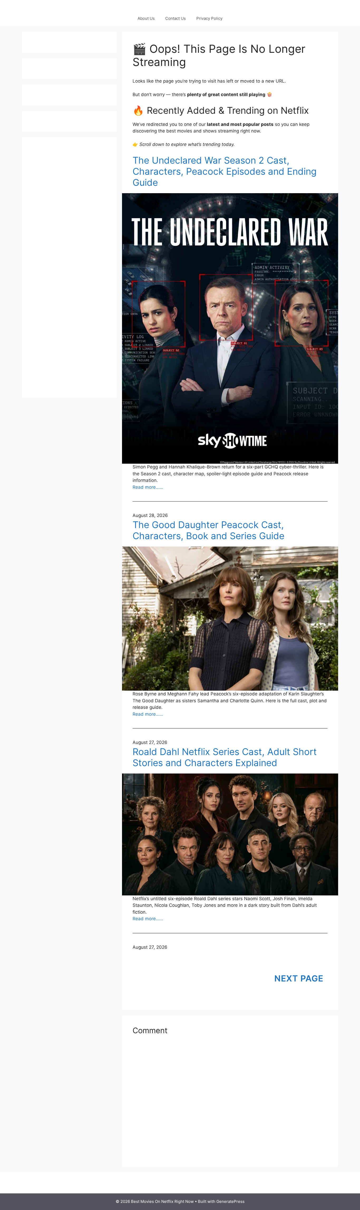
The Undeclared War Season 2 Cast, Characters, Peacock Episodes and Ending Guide (225, 171)
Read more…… (148, 487)
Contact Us (175, 18)
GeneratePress (230, 1201)
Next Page (298, 978)
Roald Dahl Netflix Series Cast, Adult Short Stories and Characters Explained (225, 757)
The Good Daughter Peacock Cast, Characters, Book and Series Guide (208, 530)
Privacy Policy (209, 18)
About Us (146, 18)
